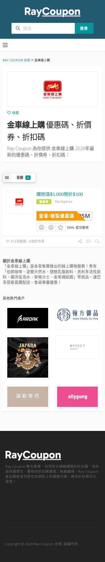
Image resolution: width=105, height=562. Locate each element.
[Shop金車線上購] (52, 89)
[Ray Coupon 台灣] (53, 11)
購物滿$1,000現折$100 (59, 194)
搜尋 (84, 28)
